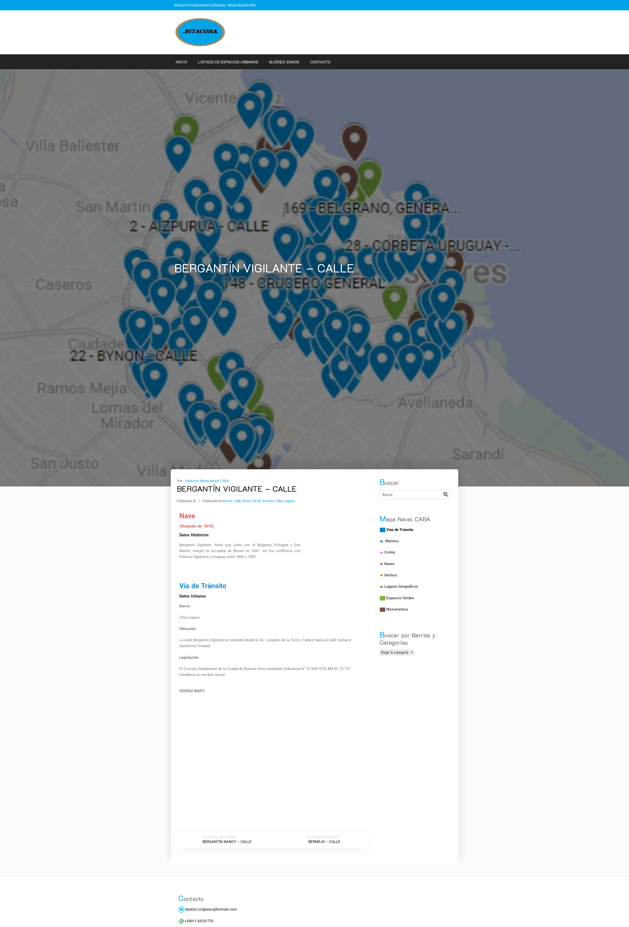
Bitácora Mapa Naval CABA (207, 481)
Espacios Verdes (400, 598)
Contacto (320, 61)
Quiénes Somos (284, 61)
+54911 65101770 (199, 921)
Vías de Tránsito (399, 530)
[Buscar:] (415, 495)
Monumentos (397, 609)
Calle (237, 501)
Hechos (390, 575)
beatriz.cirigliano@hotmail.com (211, 909)
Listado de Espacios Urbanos (228, 61)
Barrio (227, 501)
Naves (389, 564)
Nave (246, 501)
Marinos (392, 541)
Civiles (389, 552)
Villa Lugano (285, 501)
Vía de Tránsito (263, 501)
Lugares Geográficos (401, 586)
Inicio (181, 61)
